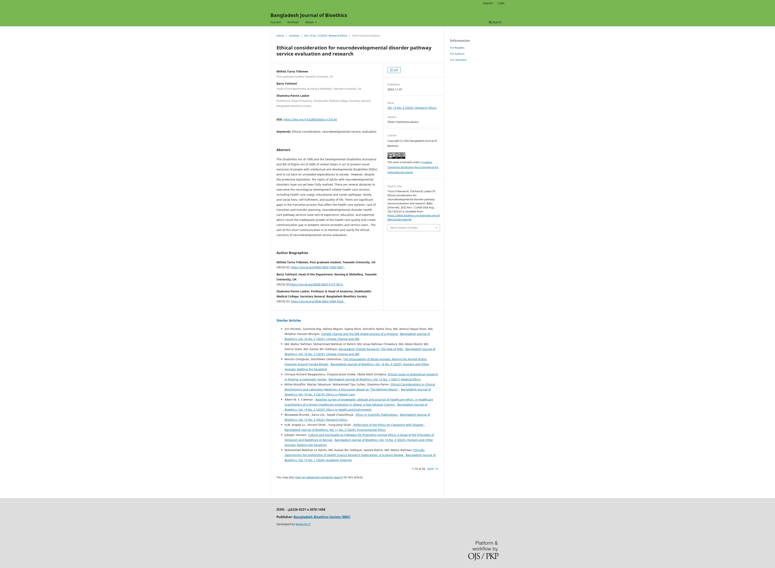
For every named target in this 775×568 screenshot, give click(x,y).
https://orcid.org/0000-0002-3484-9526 (318, 301)
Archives (293, 22)
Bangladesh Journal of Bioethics (308, 15)
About (309, 22)
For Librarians (458, 60)
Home (280, 35)
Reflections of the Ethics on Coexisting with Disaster (388, 425)
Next (430, 469)
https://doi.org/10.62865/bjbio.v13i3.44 (310, 119)
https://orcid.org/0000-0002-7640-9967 (317, 267)
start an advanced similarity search (319, 477)
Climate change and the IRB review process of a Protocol (359, 334)
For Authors (457, 54)
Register (488, 3)
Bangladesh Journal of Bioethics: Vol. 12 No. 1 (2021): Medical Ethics (375, 379)
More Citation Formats (404, 227)
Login (501, 3)
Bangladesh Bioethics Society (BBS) (322, 517)
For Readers (457, 47)
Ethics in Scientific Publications (377, 415)
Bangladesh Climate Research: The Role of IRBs (371, 349)
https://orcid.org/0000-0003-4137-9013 (317, 284)
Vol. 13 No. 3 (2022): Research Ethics (325, 35)
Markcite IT (303, 524)
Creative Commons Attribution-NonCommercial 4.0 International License (413, 167)
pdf (395, 70)
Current (275, 22)
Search (497, 22)
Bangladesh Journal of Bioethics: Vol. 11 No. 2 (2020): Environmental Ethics (335, 430)
